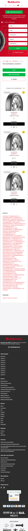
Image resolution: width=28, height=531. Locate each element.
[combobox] (17, 26)
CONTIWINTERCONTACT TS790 (9, 259)
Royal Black (3, 424)
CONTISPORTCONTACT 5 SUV (9, 232)
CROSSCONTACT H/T (20, 241)
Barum (2, 406)
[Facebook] (1, 487)
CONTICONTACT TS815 (16, 261)
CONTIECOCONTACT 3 (17, 247)
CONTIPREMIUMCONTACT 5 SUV (10, 279)
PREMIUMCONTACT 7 (7, 238)
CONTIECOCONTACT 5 (19, 225)
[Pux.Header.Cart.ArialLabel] (14, 5)
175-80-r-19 (15, 298)
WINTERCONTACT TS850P (8, 225)
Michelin (2, 416)
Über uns (2, 480)
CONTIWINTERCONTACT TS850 (9, 249)
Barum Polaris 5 (4, 381)
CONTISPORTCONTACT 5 (8, 217)
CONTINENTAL (15, 61)
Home (4, 61)
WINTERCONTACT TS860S (8, 219)
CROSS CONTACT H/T (19, 250)
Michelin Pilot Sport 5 (5, 397)
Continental (3, 408)
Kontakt (2, 478)
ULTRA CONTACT (16, 222)
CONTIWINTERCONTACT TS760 (9, 269)
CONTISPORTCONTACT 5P (8, 229)
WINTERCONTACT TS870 (8, 237)
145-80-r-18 (5, 298)
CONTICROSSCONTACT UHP (9, 235)
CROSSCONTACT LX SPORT (9, 256)
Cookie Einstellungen (5, 472)
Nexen (2, 418)
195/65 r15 (3, 360)
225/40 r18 (3, 362)
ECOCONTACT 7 (19, 235)
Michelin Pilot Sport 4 (5, 391)
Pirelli (2, 420)
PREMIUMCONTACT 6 (15, 216)
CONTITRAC (5, 290)
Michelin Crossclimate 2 (6, 383)
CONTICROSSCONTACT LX (8, 250)
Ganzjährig (3, 435)
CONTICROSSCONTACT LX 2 (9, 241)
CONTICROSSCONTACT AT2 (16, 266)
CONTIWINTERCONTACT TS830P (10, 223)
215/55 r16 (3, 372)
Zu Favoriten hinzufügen (11, 127)
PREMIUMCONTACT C (7, 243)
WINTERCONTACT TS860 (19, 237)
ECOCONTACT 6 (6, 216)
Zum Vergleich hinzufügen (14, 127)
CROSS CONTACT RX (10, 284)
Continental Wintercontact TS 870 (8, 389)
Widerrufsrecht (4, 461)
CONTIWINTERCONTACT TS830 (9, 258)
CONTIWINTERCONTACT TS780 (9, 273)
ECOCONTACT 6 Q (21, 223)
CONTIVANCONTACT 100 (18, 288)
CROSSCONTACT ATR (17, 238)
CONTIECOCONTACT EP (8, 275)
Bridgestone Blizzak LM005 (6, 399)
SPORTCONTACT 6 (18, 217)
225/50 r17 (3, 374)
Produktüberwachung (16, 127)
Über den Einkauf (4, 457)
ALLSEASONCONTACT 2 (11, 220)
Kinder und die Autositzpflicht (7, 442)
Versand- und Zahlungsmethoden (8, 464)
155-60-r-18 (10, 298)
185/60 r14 (3, 370)
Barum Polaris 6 (4, 385)
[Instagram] (4, 487)
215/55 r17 (3, 364)
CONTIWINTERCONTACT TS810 (9, 264)
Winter (2, 433)
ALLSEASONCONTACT (8, 222)
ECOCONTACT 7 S (17, 244)
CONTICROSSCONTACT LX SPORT (10, 228)
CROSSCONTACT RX (7, 240)
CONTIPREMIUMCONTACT (17, 255)
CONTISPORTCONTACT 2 (17, 240)
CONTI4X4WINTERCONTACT (9, 267)
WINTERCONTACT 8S (7, 247)
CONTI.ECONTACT (7, 278)
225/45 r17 (3, 358)
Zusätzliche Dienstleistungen (7, 466)
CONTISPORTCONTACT (11, 272)
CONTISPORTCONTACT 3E (8, 282)
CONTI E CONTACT (21, 269)
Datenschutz (3, 468)
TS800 (6, 285)
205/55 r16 (3, 356)
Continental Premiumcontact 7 (7, 387)
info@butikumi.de (15, 347)
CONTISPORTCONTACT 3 (13, 231)
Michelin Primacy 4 (5, 395)
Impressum (3, 470)
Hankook (3, 412)
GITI (1, 410)
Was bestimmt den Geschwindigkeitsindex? (10, 444)
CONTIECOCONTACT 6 (8, 288)
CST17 (18, 249)
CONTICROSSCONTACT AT (8, 263)
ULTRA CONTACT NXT (7, 252)
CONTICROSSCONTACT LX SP (9, 281)
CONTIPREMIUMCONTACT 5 (9, 234)
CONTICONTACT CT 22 (16, 278)
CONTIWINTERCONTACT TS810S (10, 246)
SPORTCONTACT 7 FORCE (12, 276)
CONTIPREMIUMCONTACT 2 (9, 226)
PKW (10, 61)
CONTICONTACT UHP (13, 285)
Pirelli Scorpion (4, 393)
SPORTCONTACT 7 (21, 220)
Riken (2, 422)
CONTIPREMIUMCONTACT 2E (9, 270)
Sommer (2, 430)
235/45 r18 (3, 366)
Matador (2, 414)
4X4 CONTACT (9, 244)
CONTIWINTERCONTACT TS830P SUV (14, 253)
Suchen (18, 48)
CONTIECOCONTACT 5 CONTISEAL (10, 287)
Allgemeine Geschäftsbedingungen (8, 459)
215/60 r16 (3, 368)
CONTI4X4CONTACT (7, 255)
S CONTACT (20, 246)
